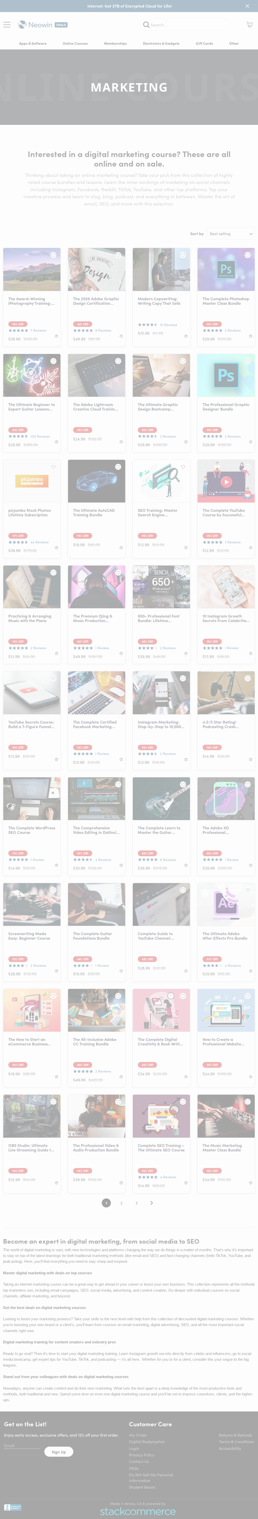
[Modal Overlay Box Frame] (129, 759)
